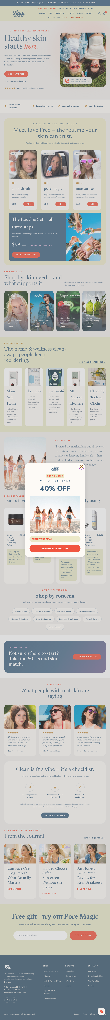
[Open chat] (101, 1011)
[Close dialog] (81, 466)
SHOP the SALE (55, 476)
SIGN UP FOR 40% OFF (55, 548)
